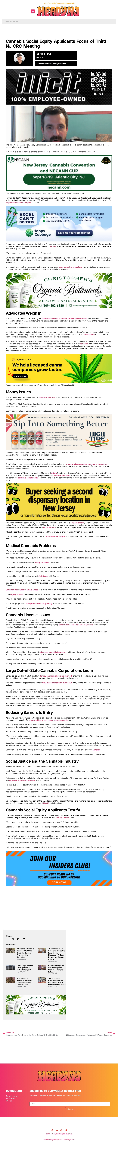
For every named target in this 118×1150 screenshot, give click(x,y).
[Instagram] (61, 1130)
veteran (96, 750)
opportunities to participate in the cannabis (48, 720)
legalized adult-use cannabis (22, 780)
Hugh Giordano (77, 523)
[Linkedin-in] (57, 1130)
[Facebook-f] (52, 1130)
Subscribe (70, 1109)
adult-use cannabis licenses (52, 652)
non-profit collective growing (39, 603)
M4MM (54, 473)
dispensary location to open (18, 202)
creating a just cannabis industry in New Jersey (87, 464)
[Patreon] (66, 1130)
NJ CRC (45, 803)
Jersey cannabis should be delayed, (56, 676)
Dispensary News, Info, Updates (51, 63)
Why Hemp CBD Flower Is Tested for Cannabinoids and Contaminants (25, 981)
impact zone (89, 334)
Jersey (53, 246)
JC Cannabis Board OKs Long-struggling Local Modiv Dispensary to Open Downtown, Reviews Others (56, 954)
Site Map (9, 1101)
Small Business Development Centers (76, 625)
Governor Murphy (47, 397)
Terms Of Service (11, 1096)
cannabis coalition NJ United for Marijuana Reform (64, 318)
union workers (49, 527)
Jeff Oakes (43, 576)
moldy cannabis (42, 562)
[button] (33, 11)
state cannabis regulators (70, 267)
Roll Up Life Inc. (63, 817)
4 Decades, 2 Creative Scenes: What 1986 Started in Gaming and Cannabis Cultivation (25, 953)
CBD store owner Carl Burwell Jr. (57, 683)
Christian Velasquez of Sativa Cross (22, 590)
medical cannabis (62, 475)
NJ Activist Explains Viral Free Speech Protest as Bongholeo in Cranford (56, 969)
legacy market (16, 594)
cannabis (84, 344)
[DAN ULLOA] (20, 58)
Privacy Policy (10, 1098)
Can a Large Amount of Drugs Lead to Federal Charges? (25, 968)
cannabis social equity (28, 478)
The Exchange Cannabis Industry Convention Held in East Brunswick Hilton (57, 981)
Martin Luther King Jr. (55, 536)
